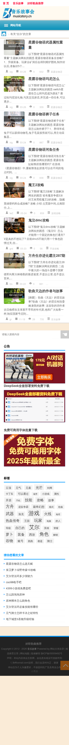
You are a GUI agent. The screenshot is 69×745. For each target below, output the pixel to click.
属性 (56, 494)
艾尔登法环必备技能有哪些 (22, 607)
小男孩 (34, 671)
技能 (28, 499)
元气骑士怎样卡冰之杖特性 (22, 613)
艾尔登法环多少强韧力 (19, 576)
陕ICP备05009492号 (51, 653)
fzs (11, 283)
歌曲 (60, 507)
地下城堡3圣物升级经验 (20, 619)
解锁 (55, 534)
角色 (44, 533)
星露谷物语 (56, 71)
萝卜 (9, 534)
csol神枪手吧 (13, 582)
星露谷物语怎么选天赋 (19, 563)
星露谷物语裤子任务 (43, 113)
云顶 (8, 488)
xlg (11, 71)
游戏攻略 (56, 213)
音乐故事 (18, 3)
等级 (8, 528)
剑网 (49, 488)
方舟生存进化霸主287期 (46, 255)
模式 (51, 506)
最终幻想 (38, 507)
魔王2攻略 (36, 184)
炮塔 (58, 514)
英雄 (46, 528)
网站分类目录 (57, 648)
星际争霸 (23, 507)
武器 (10, 513)
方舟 (10, 506)
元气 (18, 488)
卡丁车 (9, 494)
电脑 (49, 521)
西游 (32, 534)
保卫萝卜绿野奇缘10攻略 (21, 570)
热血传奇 (13, 520)
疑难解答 (35, 653)
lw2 (11, 213)
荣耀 (56, 528)
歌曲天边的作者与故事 (45, 290)
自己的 (20, 527)
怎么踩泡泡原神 (15, 594)
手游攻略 (54, 248)
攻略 (40, 499)
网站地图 (24, 653)
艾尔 (34, 526)
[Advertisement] (34, 710)
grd (11, 248)
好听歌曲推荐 (35, 3)
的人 (58, 521)
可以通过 (23, 494)
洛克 (21, 514)
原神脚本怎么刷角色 (18, 600)
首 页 (6, 3)
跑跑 (30, 541)
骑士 (50, 541)
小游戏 (45, 494)
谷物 (9, 540)
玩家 (38, 520)
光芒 (39, 487)
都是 (40, 541)
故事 (51, 500)
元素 (28, 488)
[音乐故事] (34, 13)
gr (11, 319)
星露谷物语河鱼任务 (43, 149)
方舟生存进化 (57, 283)
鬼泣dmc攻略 (38, 220)
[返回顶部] (64, 665)
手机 (18, 500)
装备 (21, 534)
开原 (9, 500)
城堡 (35, 493)
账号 (20, 541)
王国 (27, 521)
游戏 (33, 513)
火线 (47, 513)
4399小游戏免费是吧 (18, 588)
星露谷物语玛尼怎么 (43, 78)
